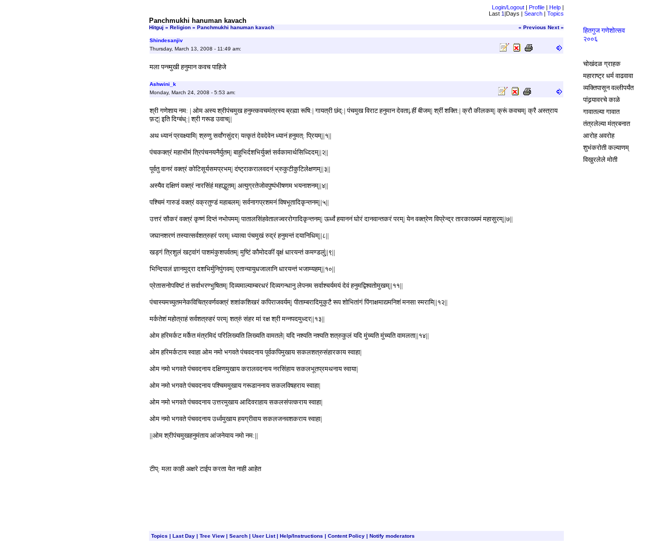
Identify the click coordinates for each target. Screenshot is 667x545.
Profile (537, 7)
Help (555, 7)
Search (533, 13)
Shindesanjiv (166, 40)
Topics (555, 13)
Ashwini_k (163, 84)
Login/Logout (508, 7)
